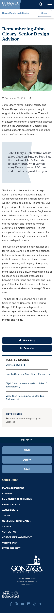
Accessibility (10, 510)
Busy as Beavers (14, 364)
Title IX (6, 515)
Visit (27, 450)
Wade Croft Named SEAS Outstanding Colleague (25, 397)
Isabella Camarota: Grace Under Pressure (26, 374)
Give (27, 469)
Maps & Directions (13, 488)
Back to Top (26, 440)
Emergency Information (17, 499)
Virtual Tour (10, 542)
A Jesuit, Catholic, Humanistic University (19, 594)
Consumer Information (16, 521)
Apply (27, 459)
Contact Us (9, 531)
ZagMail (7, 526)
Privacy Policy (11, 504)
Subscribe (29, 348)
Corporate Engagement (17, 537)
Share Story (29, 340)
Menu (44, 13)
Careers (7, 493)
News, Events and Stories (15, 13)
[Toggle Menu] (50, 4)
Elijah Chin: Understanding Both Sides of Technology (26, 385)
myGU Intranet (11, 548)
